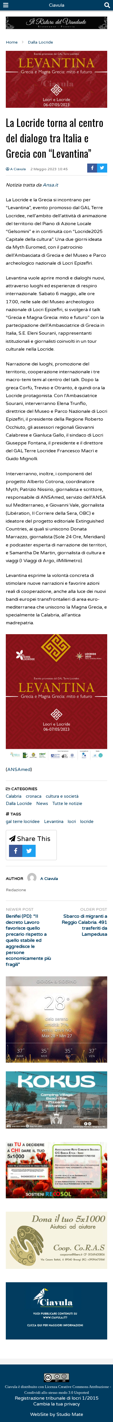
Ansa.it (50, 185)
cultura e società (62, 796)
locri (72, 821)
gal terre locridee (23, 821)
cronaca (33, 796)
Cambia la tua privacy (56, 1404)
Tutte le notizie (67, 803)
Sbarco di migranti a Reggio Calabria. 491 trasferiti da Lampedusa (84, 925)
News (42, 803)
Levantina (53, 821)
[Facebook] (92, 168)
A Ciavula (17, 169)
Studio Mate (70, 1414)
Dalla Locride (19, 803)
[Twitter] (102, 168)
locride (87, 821)
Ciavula (56, 5)
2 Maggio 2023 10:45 (49, 169)
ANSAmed (18, 769)
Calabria (13, 796)
